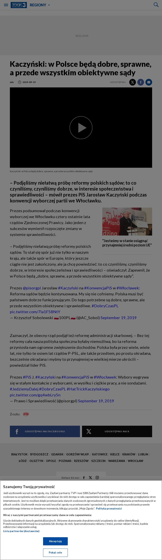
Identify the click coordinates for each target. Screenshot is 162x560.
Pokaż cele (55, 552)
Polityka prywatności (109, 508)
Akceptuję (55, 541)
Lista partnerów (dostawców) (21, 531)
